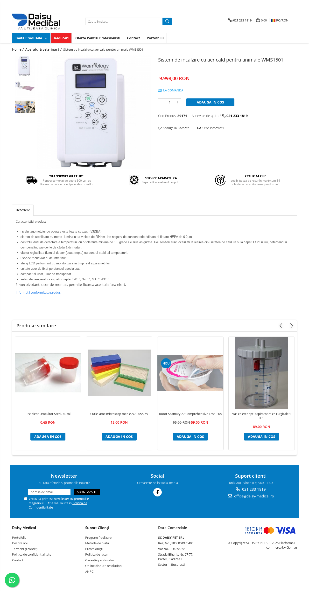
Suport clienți (97, 527)
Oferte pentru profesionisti (97, 38)
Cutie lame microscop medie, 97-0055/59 (119, 414)
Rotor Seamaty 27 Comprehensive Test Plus (190, 414)
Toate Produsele (29, 38)
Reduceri (61, 38)
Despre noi (20, 543)
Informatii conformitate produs (38, 292)
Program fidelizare (98, 537)
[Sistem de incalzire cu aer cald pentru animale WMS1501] (94, 112)
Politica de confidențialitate (31, 554)
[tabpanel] (94, 112)
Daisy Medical (24, 527)
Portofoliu (155, 38)
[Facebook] (157, 492)
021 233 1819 (253, 489)
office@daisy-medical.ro (253, 496)
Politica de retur (96, 554)
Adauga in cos (210, 102)
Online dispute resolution (103, 566)
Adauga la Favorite (176, 128)
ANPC (89, 571)
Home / (18, 49)
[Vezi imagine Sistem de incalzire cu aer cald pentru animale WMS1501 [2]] (25, 107)
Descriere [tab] (23, 210)
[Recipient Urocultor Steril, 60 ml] (48, 372)
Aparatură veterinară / (44, 49)
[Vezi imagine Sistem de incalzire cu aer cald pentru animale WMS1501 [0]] (25, 66)
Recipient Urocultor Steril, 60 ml (48, 414)
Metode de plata (97, 543)
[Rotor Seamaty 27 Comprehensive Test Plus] (190, 373)
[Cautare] (167, 21)
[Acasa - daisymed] (36, 21)
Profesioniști (94, 549)
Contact (133, 38)
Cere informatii (212, 128)
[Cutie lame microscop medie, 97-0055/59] (119, 373)
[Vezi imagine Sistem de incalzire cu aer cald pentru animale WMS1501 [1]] (25, 86)
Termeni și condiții (25, 549)
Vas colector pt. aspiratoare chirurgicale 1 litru (261, 416)
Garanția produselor (99, 560)
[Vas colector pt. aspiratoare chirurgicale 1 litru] (262, 373)
